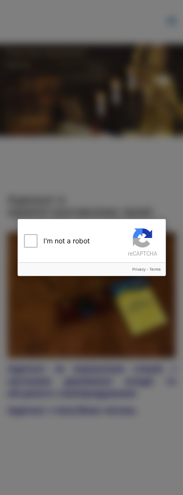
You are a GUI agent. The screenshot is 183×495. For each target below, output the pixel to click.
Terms (155, 269)
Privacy (138, 269)
